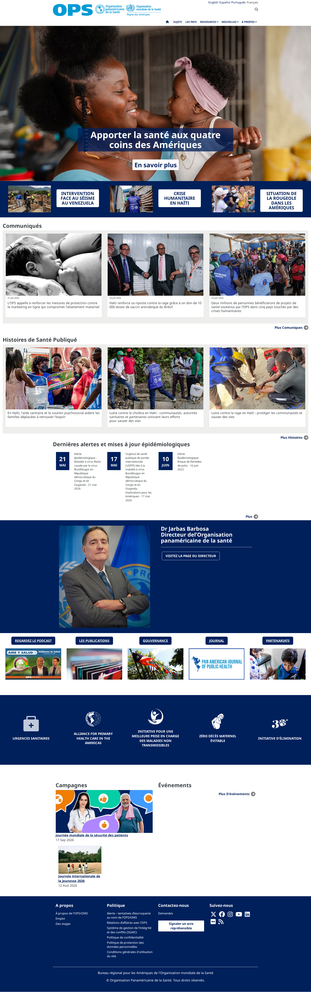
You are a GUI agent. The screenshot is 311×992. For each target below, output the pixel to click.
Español (224, 2)
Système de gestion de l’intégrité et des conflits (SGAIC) (129, 930)
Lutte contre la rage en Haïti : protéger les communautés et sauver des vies (256, 415)
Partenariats (278, 640)
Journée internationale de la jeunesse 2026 (79, 878)
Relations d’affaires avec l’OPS (127, 923)
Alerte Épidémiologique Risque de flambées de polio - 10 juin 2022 (189, 461)
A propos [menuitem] (248, 22)
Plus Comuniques (289, 327)
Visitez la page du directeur (191, 556)
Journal (216, 640)
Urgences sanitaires (31, 738)
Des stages (63, 924)
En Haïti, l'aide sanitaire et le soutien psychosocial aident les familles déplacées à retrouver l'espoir (54, 415)
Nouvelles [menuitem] (229, 22)
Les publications (94, 640)
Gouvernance (155, 640)
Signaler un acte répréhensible (181, 926)
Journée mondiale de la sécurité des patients (92, 835)
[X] (213, 915)
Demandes (165, 913)
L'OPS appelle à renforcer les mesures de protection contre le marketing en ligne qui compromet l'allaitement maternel (53, 305)
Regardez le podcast (33, 640)
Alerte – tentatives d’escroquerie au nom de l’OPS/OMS (129, 915)
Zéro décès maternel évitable (217, 738)
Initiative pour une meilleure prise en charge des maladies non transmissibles (155, 738)
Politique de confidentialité (125, 937)
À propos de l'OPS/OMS (72, 913)
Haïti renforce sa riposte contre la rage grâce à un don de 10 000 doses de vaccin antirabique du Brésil (155, 305)
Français (252, 2)
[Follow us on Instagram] (230, 915)
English (213, 2)
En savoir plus (155, 165)
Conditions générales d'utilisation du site (130, 954)
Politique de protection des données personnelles (125, 945)
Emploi (60, 919)
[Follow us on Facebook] (222, 915)
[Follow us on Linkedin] (247, 915)
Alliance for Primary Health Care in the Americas (93, 738)
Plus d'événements (234, 794)
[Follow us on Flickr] (213, 923)
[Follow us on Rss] (220, 923)
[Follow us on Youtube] (239, 915)
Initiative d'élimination (280, 738)
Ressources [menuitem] (208, 22)
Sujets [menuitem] (177, 22)
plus (249, 516)
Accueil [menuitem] (167, 22)
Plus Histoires (292, 437)
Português (238, 2)
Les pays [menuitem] (191, 22)
